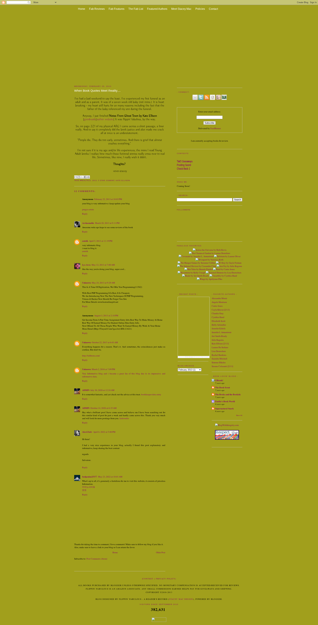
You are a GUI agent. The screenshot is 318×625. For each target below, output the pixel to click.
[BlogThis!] (78, 177)
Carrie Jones (217, 305)
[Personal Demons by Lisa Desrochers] (223, 272)
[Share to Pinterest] (88, 177)
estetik (85, 240)
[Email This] (75, 177)
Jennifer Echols (218, 328)
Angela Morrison (219, 302)
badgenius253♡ (89, 476)
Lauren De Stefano (220, 347)
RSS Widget (189, 357)
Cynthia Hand (218, 317)
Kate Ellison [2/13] (220, 343)
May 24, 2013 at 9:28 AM (103, 282)
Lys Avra (86, 264)
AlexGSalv (87, 431)
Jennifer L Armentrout (221, 332)
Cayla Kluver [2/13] (221, 309)
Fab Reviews (97, 8)
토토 (84, 490)
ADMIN (85, 390)
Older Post (160, 552)
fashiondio (124, 418)
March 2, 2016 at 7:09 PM (103, 369)
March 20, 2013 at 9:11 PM (107, 222)
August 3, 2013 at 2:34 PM (106, 315)
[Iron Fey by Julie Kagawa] (229, 266)
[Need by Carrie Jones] (224, 269)
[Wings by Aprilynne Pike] (209, 279)
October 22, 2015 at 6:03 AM (105, 342)
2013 (94, 180)
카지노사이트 (88, 486)
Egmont (110, 180)
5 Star (101, 180)
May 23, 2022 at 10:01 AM (110, 476)
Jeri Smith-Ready (219, 336)
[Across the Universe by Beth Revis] (209, 249)
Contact (213, 8)
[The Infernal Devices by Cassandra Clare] (196, 266)
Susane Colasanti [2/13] (222, 366)
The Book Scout (222, 387)
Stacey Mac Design (181, 599)
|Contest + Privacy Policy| (159, 578)
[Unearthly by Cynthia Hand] (223, 275)
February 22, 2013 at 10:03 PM (108, 199)
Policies (200, 8)
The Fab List (135, 8)
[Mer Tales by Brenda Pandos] (199, 269)
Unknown (86, 282)
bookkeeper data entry (151, 394)
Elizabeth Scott (218, 320)
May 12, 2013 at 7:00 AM (103, 264)
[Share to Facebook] (85, 177)
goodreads (90, 119)
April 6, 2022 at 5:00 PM (104, 431)
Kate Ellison (123, 180)
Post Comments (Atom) (96, 558)
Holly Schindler (219, 324)
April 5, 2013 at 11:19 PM (100, 240)
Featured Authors (157, 8)
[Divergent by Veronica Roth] (209, 259)
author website (105, 119)
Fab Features (116, 8)
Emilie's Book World (225, 401)
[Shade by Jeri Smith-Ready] (195, 275)
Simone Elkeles (219, 362)
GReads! (219, 380)
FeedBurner (215, 128)
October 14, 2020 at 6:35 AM (103, 407)
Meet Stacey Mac (181, 8)
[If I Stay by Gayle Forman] (228, 262)
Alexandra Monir (219, 298)
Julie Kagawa (218, 339)
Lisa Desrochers (219, 351)
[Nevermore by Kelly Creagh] (191, 272)
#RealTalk (85, 180)
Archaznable (88, 222)
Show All (239, 415)
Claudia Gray (218, 313)
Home (81, 8)
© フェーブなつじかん (201, 357)
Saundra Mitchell (219, 358)
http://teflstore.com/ (91, 355)
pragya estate (88, 209)
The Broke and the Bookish (227, 394)
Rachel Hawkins (219, 354)
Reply (85, 213)
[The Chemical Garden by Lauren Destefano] (209, 253)
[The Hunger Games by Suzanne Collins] (196, 262)
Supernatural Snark (224, 408)
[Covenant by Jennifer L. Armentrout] (196, 256)
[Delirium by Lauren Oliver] (227, 256)
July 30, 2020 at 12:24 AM (102, 390)
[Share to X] (82, 177)
